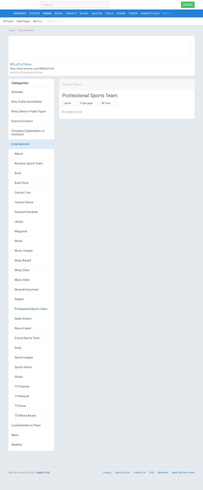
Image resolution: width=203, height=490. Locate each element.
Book (18, 173)
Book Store (22, 182)
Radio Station (23, 318)
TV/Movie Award (25, 415)
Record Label (23, 328)
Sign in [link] (187, 4)
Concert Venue (24, 202)
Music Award (23, 260)
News (14, 435)
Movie (18, 241)
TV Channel (22, 386)
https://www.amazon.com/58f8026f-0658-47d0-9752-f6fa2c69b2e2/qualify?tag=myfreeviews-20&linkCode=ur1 (33, 68)
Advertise (163, 472)
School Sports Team (27, 338)
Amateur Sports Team (29, 163)
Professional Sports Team (31, 309)
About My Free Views (183, 472)
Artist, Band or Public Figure (28, 111)
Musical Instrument (27, 289)
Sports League (24, 357)
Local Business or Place (26, 425)
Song (18, 347)
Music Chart (22, 270)
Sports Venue (23, 367)
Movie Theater (24, 250)
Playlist (19, 299)
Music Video (22, 279)
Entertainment (26, 30)
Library (19, 221)
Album (19, 153)
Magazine (21, 231)
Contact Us (139, 472)
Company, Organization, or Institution (28, 132)
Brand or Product (22, 121)
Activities (17, 92)
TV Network (22, 396)
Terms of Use (122, 472)
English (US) (43, 472)
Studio (19, 376)
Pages (11, 30)
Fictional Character (26, 212)
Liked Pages (23, 21)
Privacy (107, 472)
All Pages (8, 21)
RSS (151, 472)
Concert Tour (23, 192)
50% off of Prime (20, 64)
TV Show (20, 405)
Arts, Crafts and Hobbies (26, 101)
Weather (16, 444)
